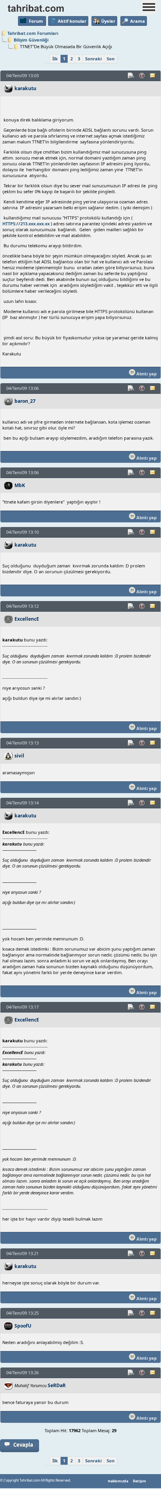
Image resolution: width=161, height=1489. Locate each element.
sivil (19, 755)
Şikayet (142, 76)
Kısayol (131, 76)
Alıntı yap (146, 374)
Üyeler (108, 21)
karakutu (25, 88)
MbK (19, 485)
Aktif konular (72, 21)
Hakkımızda (118, 1481)
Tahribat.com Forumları (32, 33)
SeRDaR (57, 1385)
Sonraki (93, 59)
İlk (55, 59)
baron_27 (25, 401)
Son (110, 59)
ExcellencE (26, 619)
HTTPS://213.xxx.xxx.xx (26, 223)
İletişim (139, 1481)
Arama (137, 21)
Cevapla (23, 1444)
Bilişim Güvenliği (31, 40)
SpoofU (22, 1325)
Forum (36, 21)
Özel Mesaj (153, 76)
